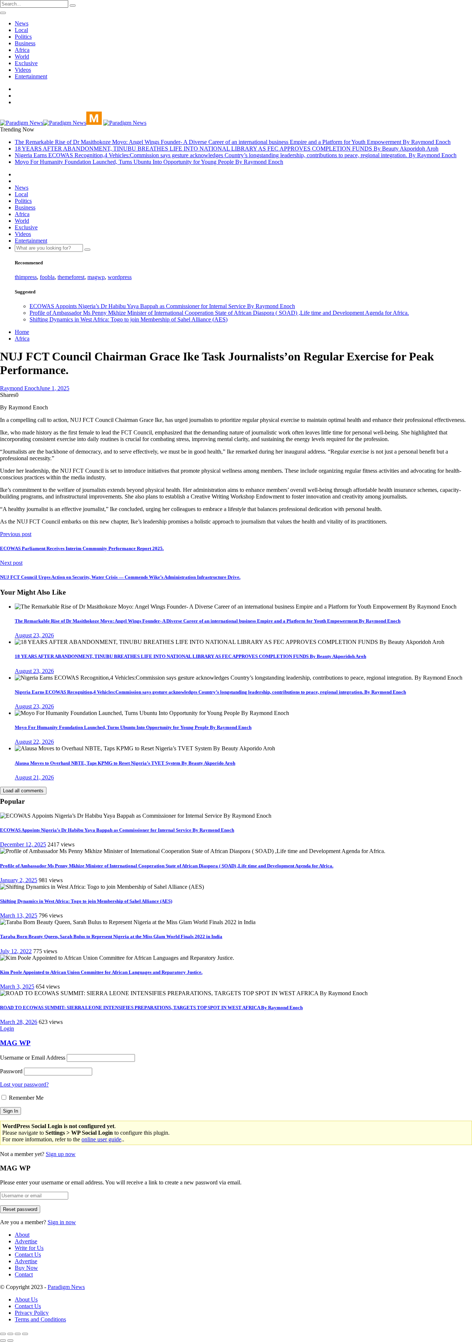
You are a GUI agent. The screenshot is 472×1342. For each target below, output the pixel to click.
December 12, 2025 (23, 844)
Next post (11, 563)
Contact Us (28, 1254)
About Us (26, 1299)
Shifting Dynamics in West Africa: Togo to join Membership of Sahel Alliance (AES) (129, 319)
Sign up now (61, 1154)
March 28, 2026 (18, 1022)
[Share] (10, 1334)
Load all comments (23, 790)
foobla (47, 277)
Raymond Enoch (19, 388)
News (21, 23)
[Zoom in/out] (25, 1334)
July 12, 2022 (16, 951)
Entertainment (31, 76)
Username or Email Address (32, 1057)
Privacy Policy (32, 1313)
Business (25, 43)
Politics (23, 37)
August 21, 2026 (34, 777)
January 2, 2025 (18, 880)
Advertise (26, 1241)
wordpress (120, 277)
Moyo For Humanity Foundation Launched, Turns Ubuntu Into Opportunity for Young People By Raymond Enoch (149, 162)
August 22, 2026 (34, 742)
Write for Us (29, 1248)
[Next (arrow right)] (10, 1340)
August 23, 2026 (34, 635)
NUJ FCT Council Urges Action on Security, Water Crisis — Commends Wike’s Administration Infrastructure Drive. (120, 577)
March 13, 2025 (18, 915)
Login (7, 1028)
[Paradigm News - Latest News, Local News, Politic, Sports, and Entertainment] (51, 123)
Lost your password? (24, 1084)
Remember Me (25, 1098)
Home (22, 332)
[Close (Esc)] (3, 1334)
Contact (24, 1274)
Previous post (15, 534)
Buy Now (26, 1268)
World (22, 56)
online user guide (101, 1139)
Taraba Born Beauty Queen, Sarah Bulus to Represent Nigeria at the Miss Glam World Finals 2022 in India (111, 936)
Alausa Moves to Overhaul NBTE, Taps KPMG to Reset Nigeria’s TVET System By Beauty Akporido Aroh (125, 763)
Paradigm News (66, 1287)
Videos (23, 70)
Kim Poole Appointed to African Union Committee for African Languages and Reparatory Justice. (101, 972)
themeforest (71, 277)
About (22, 1235)
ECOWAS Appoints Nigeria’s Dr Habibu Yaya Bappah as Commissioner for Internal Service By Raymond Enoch (162, 306)
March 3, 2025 (17, 986)
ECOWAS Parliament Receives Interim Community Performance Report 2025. (82, 548)
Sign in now (62, 1222)
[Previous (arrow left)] (3, 1340)
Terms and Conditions (40, 1319)
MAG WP (15, 1043)
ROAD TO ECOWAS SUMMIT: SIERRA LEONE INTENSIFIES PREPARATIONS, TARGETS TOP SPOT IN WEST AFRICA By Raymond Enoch (151, 1007)
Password (11, 1071)
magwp (96, 277)
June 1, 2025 (54, 388)
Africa (22, 50)
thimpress (26, 277)
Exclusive (26, 63)
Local (21, 30)
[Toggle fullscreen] (18, 1334)
